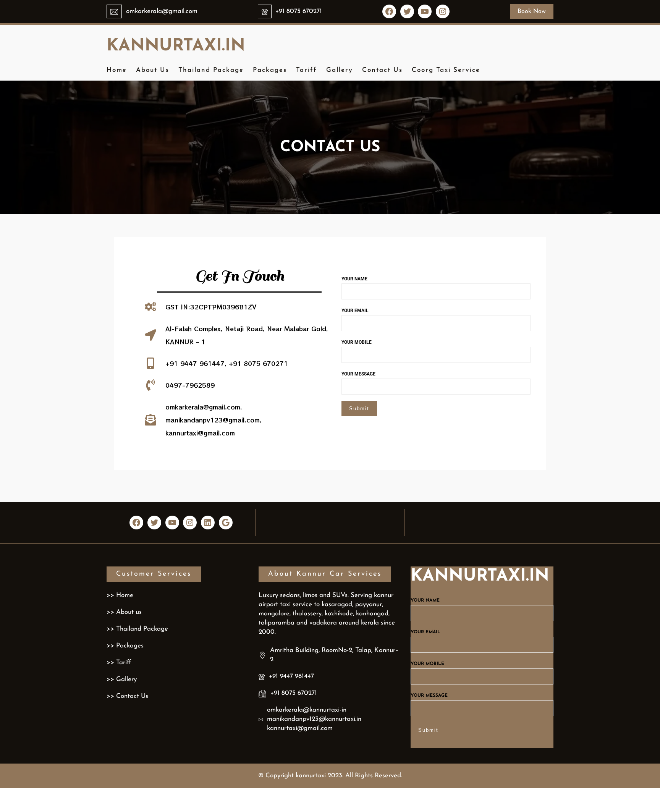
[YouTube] (425, 11)
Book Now (532, 11)
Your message (358, 374)
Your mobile (356, 342)
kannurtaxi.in (176, 46)
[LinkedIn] (208, 522)
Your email (355, 310)
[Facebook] (389, 11)
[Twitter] (407, 11)
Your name (354, 279)
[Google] (226, 522)
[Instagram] (443, 11)
